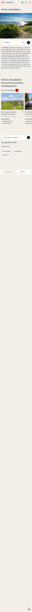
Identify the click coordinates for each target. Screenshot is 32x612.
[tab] (9, 171)
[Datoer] (23, 42)
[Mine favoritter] (26, 2)
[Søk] (28, 42)
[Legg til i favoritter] (23, 112)
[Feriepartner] (7, 2)
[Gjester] (25, 42)
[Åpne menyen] (29, 2)
